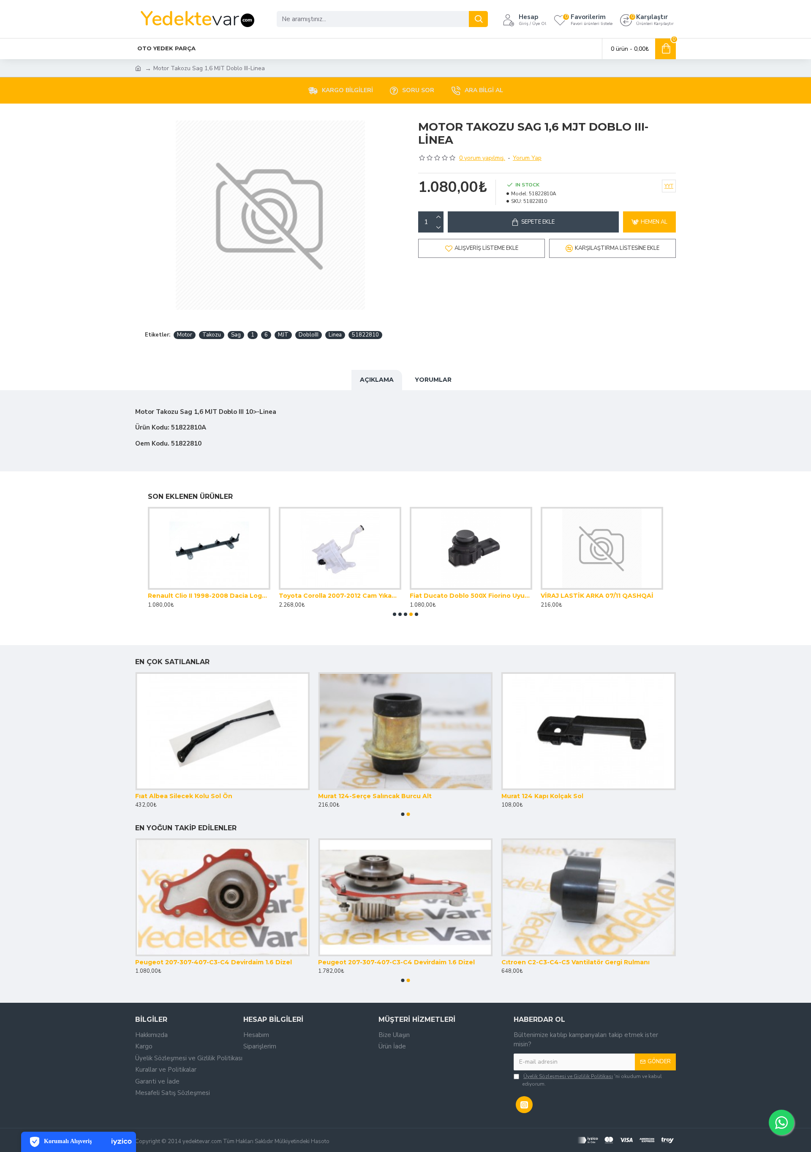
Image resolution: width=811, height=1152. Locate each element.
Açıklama (377, 379)
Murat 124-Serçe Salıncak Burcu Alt (375, 796)
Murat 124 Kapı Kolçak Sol (542, 796)
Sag (236, 335)
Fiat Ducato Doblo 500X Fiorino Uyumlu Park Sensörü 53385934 (471, 595)
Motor (184, 335)
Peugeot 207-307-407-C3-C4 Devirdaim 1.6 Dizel (213, 962)
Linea (335, 335)
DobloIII (308, 335)
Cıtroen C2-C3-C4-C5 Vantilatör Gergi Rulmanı (575, 962)
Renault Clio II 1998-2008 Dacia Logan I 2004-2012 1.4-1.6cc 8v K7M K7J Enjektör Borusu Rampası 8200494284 (209, 595)
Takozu (211, 335)
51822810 (365, 335)
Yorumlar (433, 379)
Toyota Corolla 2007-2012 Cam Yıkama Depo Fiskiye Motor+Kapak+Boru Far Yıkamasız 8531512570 (340, 595)
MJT (283, 335)
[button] (394, 614)
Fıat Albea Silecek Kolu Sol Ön (183, 796)
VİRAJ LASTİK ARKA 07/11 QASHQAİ (597, 595)
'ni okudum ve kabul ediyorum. (592, 1080)
